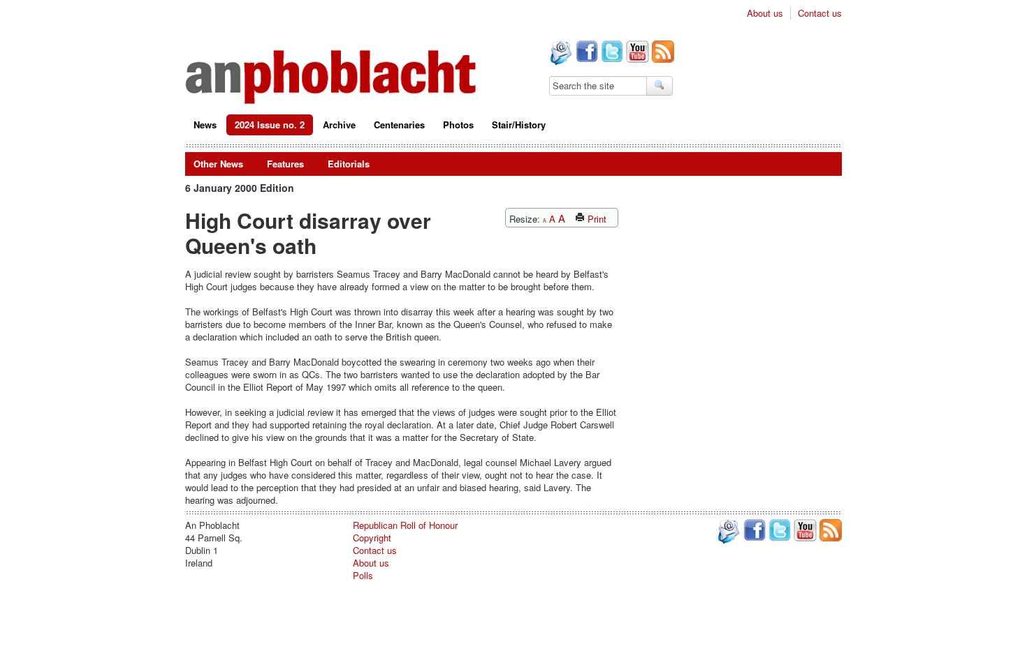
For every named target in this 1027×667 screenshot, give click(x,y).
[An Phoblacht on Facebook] (585, 53)
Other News (218, 163)
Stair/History (519, 124)
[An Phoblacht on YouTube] (636, 53)
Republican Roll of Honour (405, 525)
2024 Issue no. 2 (270, 124)
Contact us (820, 13)
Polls (363, 575)
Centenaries (399, 124)
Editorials (349, 163)
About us (765, 13)
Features (285, 163)
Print (595, 218)
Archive (339, 124)
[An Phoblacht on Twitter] (610, 53)
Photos (458, 124)
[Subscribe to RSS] (661, 53)
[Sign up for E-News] (559, 54)
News (205, 124)
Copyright (372, 537)
